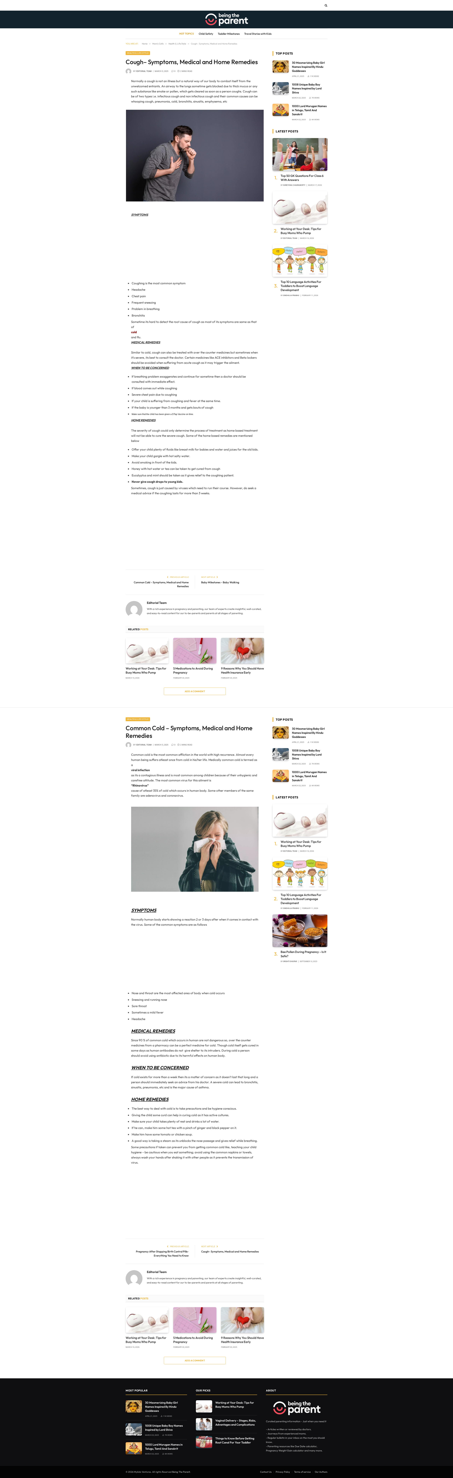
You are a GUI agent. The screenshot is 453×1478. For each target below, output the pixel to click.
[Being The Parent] (226, 19)
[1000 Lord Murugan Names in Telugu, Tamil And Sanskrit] (281, 110)
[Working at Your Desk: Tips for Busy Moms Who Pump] (147, 650)
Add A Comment (195, 691)
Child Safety (206, 33)
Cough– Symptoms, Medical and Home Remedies (230, 1251)
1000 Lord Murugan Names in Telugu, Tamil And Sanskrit (309, 110)
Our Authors (321, 1471)
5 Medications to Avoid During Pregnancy (193, 670)
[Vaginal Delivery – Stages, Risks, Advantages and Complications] (204, 1424)
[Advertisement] (195, 249)
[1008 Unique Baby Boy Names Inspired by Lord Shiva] (281, 88)
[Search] (325, 5)
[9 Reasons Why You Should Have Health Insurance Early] (242, 650)
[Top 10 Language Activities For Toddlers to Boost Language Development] (300, 260)
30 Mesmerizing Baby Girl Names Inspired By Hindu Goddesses (308, 67)
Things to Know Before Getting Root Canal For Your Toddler (234, 1440)
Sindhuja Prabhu (291, 295)
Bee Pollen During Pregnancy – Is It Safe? (303, 954)
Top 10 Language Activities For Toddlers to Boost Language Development (301, 286)
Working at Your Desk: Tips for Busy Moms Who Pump (146, 670)
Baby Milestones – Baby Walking (220, 582)
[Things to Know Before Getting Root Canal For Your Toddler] (204, 1442)
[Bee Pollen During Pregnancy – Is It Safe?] (300, 930)
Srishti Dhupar (290, 961)
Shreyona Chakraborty (294, 185)
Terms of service (302, 1471)
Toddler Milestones (229, 33)
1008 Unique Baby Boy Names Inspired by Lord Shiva (307, 88)
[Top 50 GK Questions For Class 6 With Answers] (300, 154)
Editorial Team (144, 71)
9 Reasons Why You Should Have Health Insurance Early (242, 670)
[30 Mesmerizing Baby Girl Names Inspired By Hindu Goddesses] (281, 66)
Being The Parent (181, 1471)
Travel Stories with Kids (257, 33)
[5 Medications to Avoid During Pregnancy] (194, 650)
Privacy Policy (283, 1471)
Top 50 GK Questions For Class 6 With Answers (302, 178)
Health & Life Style (138, 53)
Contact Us (266, 1471)
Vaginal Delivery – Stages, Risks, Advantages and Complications (235, 1422)
